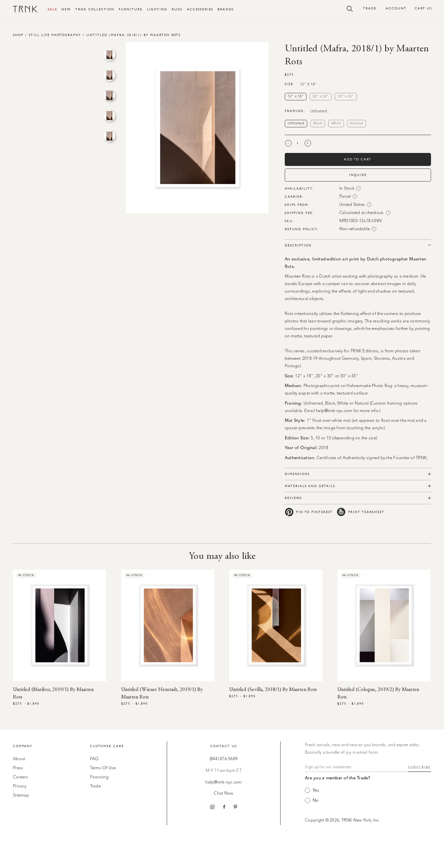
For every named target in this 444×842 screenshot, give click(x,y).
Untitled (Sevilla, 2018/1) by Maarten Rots (273, 689)
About (19, 759)
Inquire (358, 175)
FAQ (94, 759)
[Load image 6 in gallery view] (109, 54)
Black (317, 123)
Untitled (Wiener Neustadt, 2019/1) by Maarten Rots (162, 693)
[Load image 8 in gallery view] (109, 95)
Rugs (177, 9)
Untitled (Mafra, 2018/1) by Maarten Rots (133, 35)
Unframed (296, 123)
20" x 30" (321, 96)
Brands (225, 9)
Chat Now (223, 793)
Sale (52, 9)
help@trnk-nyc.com (223, 782)
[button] (350, 8)
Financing (99, 777)
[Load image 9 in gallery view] (109, 115)
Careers (20, 777)
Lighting (157, 9)
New (66, 9)
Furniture (130, 9)
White (336, 123)
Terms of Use (103, 768)
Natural (356, 123)
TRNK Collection (94, 9)
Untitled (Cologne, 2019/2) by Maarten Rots (378, 693)
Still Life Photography (55, 35)
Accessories (200, 9)
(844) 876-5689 (224, 759)
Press (18, 768)
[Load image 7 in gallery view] (109, 75)
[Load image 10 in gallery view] (109, 136)
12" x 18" (296, 96)
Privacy (19, 786)
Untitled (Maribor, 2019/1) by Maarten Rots (53, 693)
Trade (369, 8)
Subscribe (419, 767)
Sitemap (21, 795)
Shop (18, 35)
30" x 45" (346, 96)
